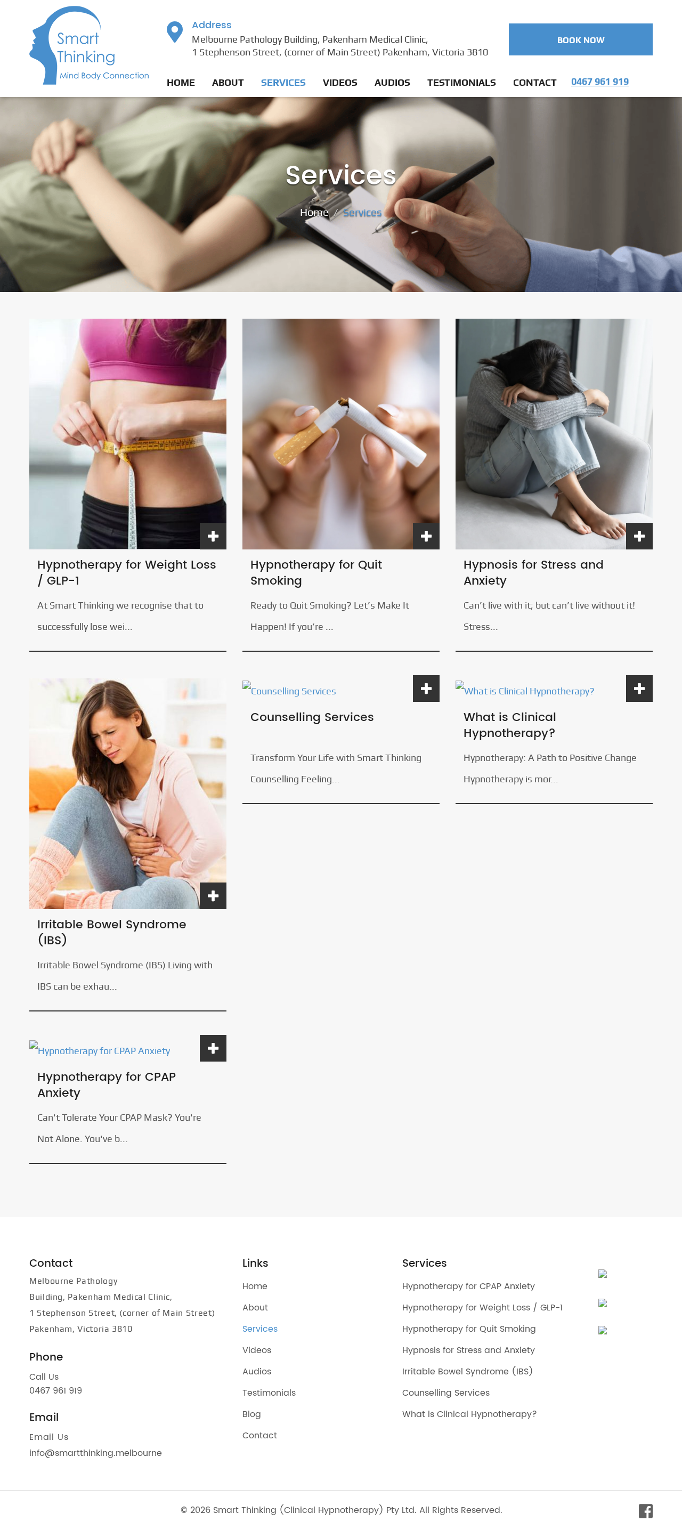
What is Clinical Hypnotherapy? (510, 726)
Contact (535, 82)
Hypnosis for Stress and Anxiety (534, 573)
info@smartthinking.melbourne (95, 1453)
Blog (251, 1414)
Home (181, 82)
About (228, 82)
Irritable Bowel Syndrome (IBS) (111, 933)
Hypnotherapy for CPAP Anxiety (106, 1086)
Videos (340, 82)
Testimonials (461, 82)
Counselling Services (312, 718)
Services (283, 82)
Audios (392, 82)
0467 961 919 (55, 1391)
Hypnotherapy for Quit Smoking (316, 573)
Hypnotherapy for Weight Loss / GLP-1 (126, 573)
